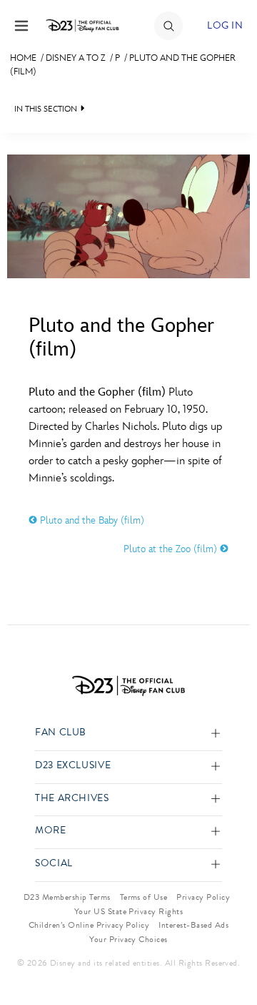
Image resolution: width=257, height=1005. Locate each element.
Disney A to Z (76, 58)
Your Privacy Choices (128, 939)
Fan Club (60, 733)
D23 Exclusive (73, 766)
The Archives (72, 799)
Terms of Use (144, 897)
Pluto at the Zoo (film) (172, 549)
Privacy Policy (203, 897)
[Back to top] (229, 957)
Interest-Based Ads (193, 924)
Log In (225, 25)
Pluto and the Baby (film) (90, 520)
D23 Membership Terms (67, 897)
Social (54, 864)
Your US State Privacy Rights (128, 911)
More (50, 831)
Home (23, 58)
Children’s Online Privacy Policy (89, 924)
